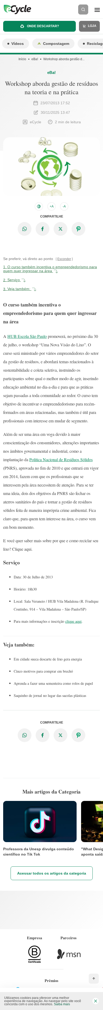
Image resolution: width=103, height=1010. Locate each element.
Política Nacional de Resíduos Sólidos (61, 459)
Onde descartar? (42, 26)
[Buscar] (83, 9)
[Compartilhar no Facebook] (42, 229)
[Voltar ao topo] (94, 979)
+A (52, 206)
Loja (91, 26)
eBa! (34, 59)
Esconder (64, 259)
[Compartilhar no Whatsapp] (24, 229)
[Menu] (97, 9)
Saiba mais (62, 1004)
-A (64, 206)
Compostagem (56, 43)
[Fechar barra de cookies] (95, 1001)
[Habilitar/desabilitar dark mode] (39, 206)
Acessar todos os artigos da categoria (51, 873)
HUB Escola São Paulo (27, 336)
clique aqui (73, 621)
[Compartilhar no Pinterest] (78, 229)
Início (22, 59)
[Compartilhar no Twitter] (60, 229)
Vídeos (17, 43)
